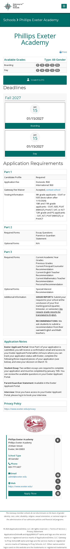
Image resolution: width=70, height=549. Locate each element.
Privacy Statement (35, 531)
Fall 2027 (13, 98)
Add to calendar (36, 120)
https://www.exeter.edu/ (20, 486)
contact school (53, 189)
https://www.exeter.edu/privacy (20, 408)
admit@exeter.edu (17, 476)
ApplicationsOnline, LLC (20, 529)
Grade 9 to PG (37, 80)
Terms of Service (57, 529)
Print (64, 52)
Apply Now (30, 493)
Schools (9, 20)
